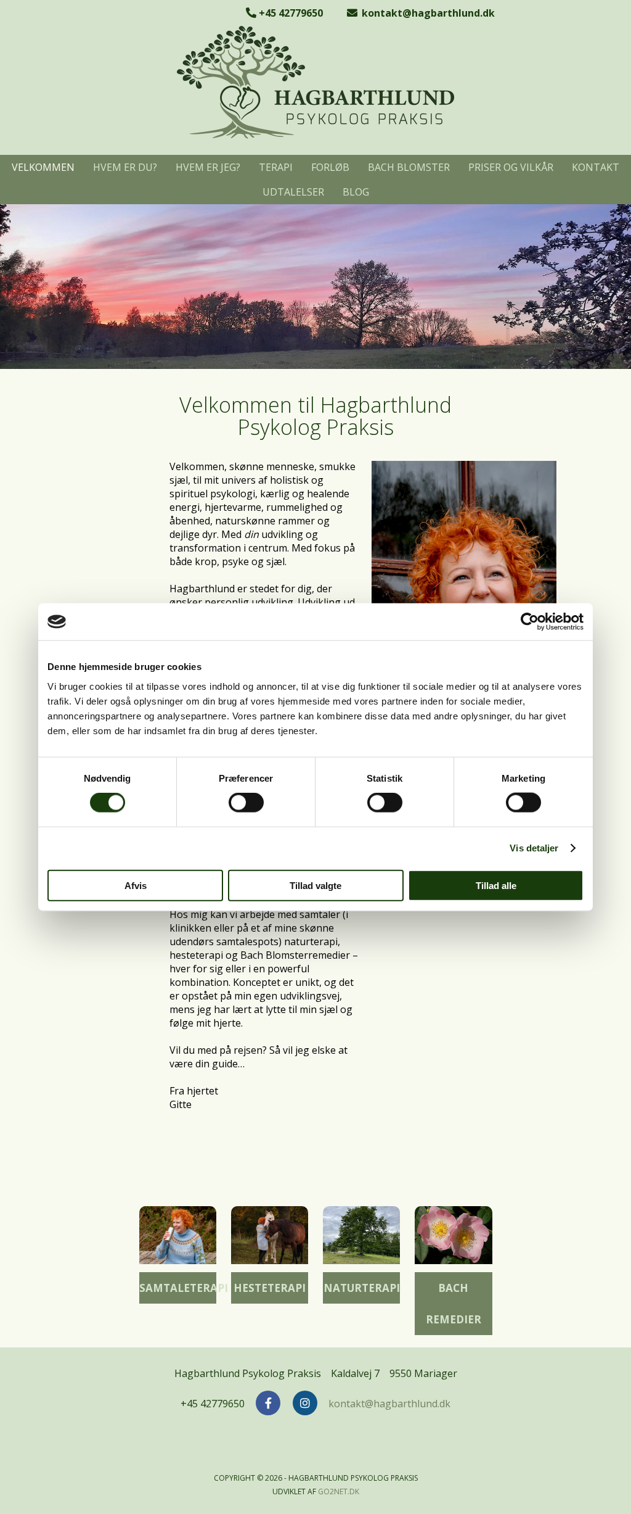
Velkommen (43, 167)
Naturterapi (362, 1288)
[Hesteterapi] (269, 1237)
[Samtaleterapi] (177, 1237)
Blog (356, 192)
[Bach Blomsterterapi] (453, 1237)
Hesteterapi (270, 1288)
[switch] (246, 803)
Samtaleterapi (183, 1288)
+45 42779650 (289, 13)
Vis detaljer (534, 848)
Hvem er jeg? (208, 167)
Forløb (330, 167)
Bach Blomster (409, 167)
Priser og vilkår (510, 167)
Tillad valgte (315, 885)
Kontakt (595, 167)
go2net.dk (338, 1491)
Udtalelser (293, 192)
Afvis (135, 885)
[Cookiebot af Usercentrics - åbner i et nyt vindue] (530, 622)
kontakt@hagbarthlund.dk (427, 13)
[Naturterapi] (361, 1237)
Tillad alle (496, 885)
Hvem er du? (125, 167)
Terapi (276, 167)
